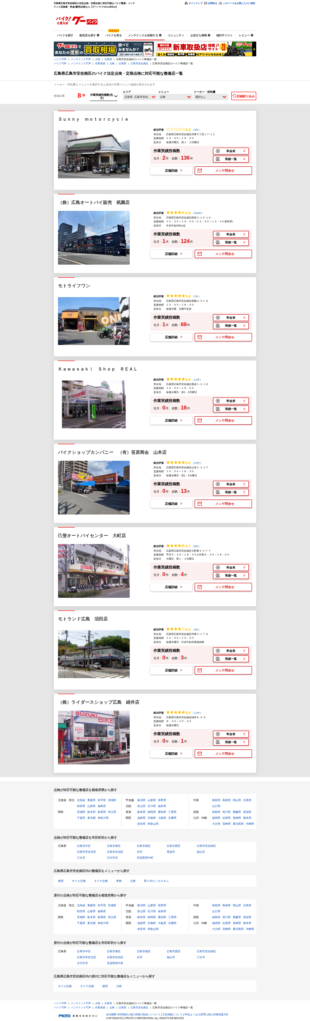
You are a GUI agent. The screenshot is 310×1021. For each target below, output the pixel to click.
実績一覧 (231, 159)
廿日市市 (112, 857)
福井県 (162, 806)
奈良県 (141, 823)
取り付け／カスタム (156, 880)
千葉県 (81, 817)
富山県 (141, 806)
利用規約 (123, 1014)
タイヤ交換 (101, 880)
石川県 (152, 806)
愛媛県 (237, 812)
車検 (119, 880)
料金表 (230, 151)
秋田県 (81, 806)
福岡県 (216, 817)
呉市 (139, 851)
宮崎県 (226, 823)
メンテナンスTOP (81, 59)
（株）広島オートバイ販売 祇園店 (94, 202)
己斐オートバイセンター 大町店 (92, 535)
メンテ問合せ (224, 170)
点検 (97, 59)
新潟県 (141, 800)
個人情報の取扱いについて (145, 1014)
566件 (197, 213)
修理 (60, 880)
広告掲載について (172, 1014)
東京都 (91, 817)
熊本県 (247, 817)
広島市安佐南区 (139, 63)
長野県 (162, 800)
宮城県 (112, 800)
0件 (196, 129)
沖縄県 (250, 823)
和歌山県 (153, 823)
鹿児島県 (238, 823)
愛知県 (162, 812)
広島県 (108, 59)
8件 (196, 546)
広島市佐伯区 (115, 851)
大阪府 (162, 817)
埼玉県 (112, 812)
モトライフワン (74, 285)
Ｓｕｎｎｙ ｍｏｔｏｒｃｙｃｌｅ (93, 119)
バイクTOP (60, 59)
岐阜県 (141, 812)
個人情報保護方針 (218, 1014)
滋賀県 (141, 817)
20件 (197, 463)
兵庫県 (172, 817)
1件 (196, 296)
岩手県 (102, 800)
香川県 (226, 812)
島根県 (226, 800)
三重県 (172, 812)
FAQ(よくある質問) (195, 1014)
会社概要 (111, 1014)
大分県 (216, 823)
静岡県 (152, 812)
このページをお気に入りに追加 (239, 3)
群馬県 (102, 812)
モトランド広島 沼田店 (83, 618)
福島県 (102, 806)
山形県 (91, 806)
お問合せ (212, 3)
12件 (197, 379)
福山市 (201, 851)
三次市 (81, 857)
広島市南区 (144, 845)
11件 (197, 712)
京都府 (152, 817)
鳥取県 (216, 800)
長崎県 (237, 817)
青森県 (91, 800)
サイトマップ (195, 3)
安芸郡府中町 (145, 857)
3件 (196, 629)
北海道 (81, 800)
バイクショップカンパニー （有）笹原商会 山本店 (112, 452)
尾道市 (171, 851)
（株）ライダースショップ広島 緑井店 (98, 702)
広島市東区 (114, 845)
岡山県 (237, 800)
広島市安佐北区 (86, 851)
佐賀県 (226, 817)
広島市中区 (84, 845)
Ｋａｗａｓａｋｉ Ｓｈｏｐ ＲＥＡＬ (98, 368)
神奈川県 (103, 817)
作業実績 (100, 63)
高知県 (247, 812)
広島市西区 (174, 845)
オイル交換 (79, 880)
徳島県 (216, 812)
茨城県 (81, 812)
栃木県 (91, 812)
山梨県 (152, 800)
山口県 (216, 806)
